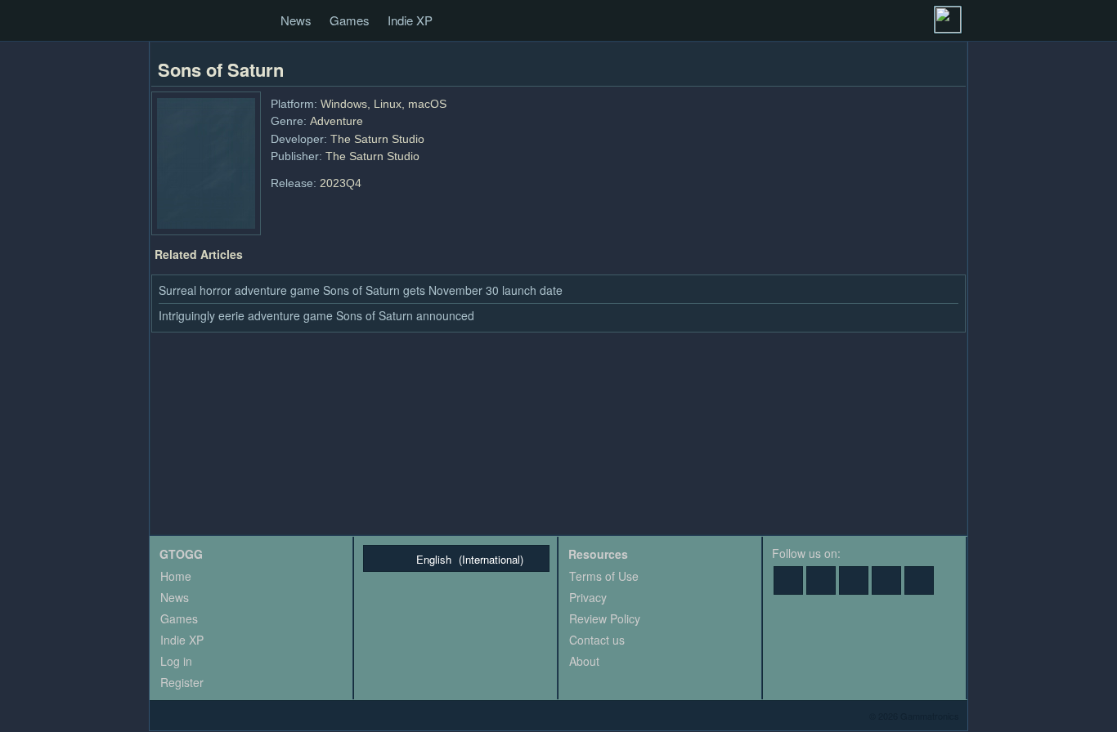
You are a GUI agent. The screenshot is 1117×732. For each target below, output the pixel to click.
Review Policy (604, 618)
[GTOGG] (167, 21)
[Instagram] (919, 580)
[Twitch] (853, 580)
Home (175, 576)
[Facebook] (788, 580)
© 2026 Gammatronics (914, 715)
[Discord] (886, 580)
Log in (176, 661)
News (296, 20)
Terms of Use (604, 576)
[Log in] (947, 19)
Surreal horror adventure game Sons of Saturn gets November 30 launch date (361, 290)
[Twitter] (821, 580)
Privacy (588, 597)
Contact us (597, 640)
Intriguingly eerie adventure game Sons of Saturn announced (316, 315)
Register (182, 682)
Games (350, 20)
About (584, 661)
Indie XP (410, 20)
